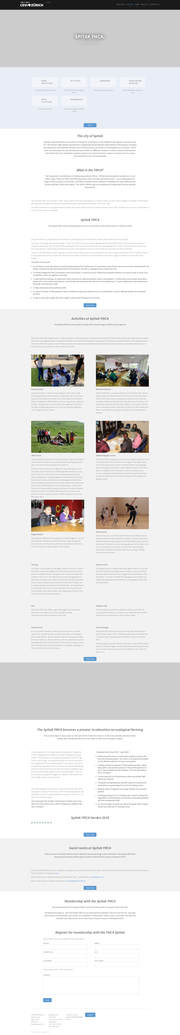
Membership (77, 99)
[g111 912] (48, 822)
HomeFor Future (47, 82)
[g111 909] (34, 822)
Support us (154, 4)
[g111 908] (45, 822)
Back (90, 125)
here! (102, 652)
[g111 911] (51, 822)
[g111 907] (37, 822)
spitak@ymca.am (97, 877)
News (137, 4)
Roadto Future (46, 100)
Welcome (120, 4)
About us (144, 4)
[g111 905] (40, 822)
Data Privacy (35, 1032)
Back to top (90, 305)
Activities (129, 4)
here (57, 873)
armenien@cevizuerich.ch (76, 881)
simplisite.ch (45, 1032)
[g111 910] (32, 822)
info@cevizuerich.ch (37, 1024)
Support (90, 1015)
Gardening (105, 81)
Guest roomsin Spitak (135, 82)
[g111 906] (42, 822)
